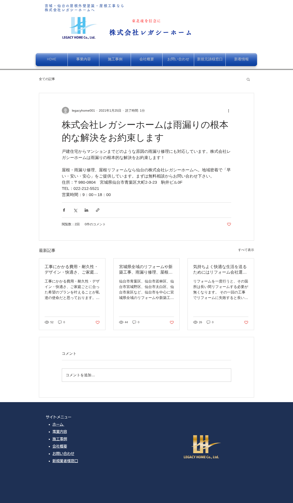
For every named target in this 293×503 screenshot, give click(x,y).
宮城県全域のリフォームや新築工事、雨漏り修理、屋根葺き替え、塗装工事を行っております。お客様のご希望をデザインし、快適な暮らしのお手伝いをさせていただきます (146, 269)
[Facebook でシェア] (64, 210)
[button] (248, 79)
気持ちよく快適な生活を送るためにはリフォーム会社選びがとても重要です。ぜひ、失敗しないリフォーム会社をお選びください (220, 269)
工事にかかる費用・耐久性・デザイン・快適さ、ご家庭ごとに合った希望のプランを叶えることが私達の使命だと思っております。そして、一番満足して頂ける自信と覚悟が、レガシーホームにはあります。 (71, 269)
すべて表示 (246, 250)
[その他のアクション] (228, 110)
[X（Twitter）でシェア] (75, 210)
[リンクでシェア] (97, 210)
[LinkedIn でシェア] (86, 210)
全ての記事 (47, 79)
